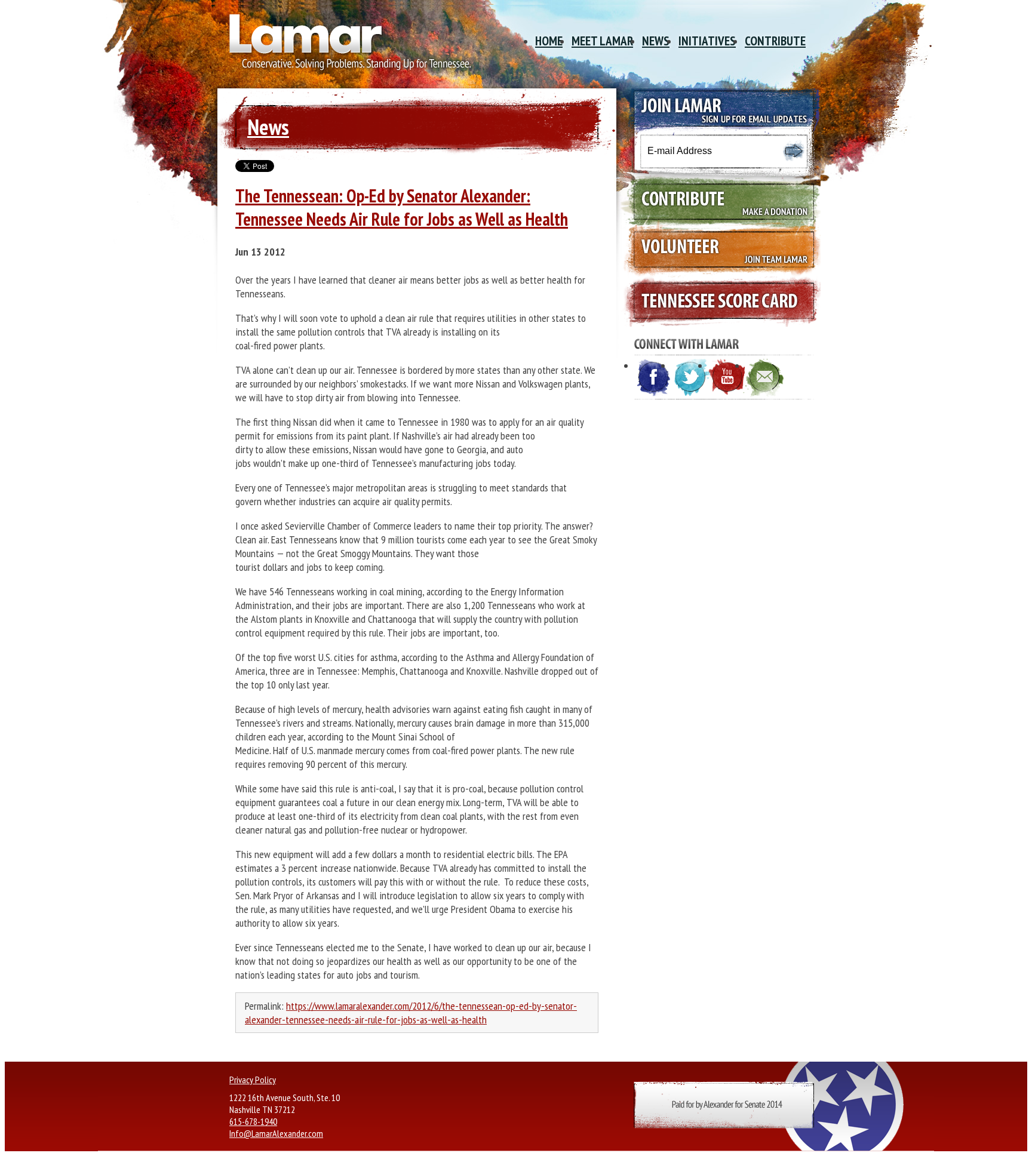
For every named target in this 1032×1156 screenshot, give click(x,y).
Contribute (775, 41)
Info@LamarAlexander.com (276, 1133)
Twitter (691, 378)
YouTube (728, 378)
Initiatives (707, 41)
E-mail (765, 378)
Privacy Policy (252, 1080)
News (655, 41)
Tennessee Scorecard (718, 301)
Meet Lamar (602, 41)
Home (549, 41)
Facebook (653, 378)
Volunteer (718, 251)
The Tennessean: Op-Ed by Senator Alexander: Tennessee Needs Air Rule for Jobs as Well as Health (401, 207)
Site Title (345, 46)
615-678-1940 (253, 1121)
